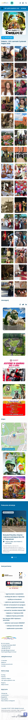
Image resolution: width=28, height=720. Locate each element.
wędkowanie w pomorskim (15, 628)
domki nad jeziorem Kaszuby (14, 607)
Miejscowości (4, 684)
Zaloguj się (4, 693)
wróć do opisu (8, 37)
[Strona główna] (2, 8)
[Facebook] (20, 3)
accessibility (25, 714)
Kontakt (3, 666)
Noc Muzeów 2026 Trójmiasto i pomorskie (12, 619)
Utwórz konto (5, 695)
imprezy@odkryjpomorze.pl (8, 652)
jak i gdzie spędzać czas (12, 8)
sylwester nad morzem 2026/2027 (15, 623)
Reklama (3, 662)
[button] (14, 435)
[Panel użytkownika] (12, 3)
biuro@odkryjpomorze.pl (8, 650)
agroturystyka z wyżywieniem (15, 594)
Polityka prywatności (7, 664)
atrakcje (23, 8)
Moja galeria (4, 699)
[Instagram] (23, 3)
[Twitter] (26, 3)
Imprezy (3, 676)
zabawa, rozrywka (8, 512)
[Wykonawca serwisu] (19, 716)
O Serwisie (4, 660)
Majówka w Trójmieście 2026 (14, 613)
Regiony (3, 683)
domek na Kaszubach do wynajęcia (14, 605)
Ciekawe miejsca (6, 678)
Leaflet (24, 450)
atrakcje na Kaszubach (15, 599)
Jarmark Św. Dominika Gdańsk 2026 (14, 610)
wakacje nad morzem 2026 (15, 626)
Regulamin (4, 697)
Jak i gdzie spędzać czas (8, 680)
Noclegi (3, 675)
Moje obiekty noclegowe (8, 700)
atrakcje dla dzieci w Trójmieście (14, 596)
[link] (20, 304)
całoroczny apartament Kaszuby (15, 602)
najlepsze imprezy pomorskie (14, 616)
